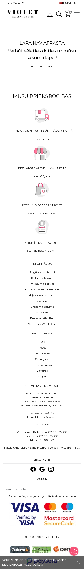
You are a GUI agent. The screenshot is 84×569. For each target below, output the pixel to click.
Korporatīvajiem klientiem (42, 289)
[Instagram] (51, 469)
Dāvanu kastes (42, 365)
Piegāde (42, 376)
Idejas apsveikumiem (42, 295)
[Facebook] (33, 469)
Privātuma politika (42, 283)
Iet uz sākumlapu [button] (42, 66)
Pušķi (42, 341)
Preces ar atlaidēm (42, 318)
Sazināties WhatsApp (42, 324)
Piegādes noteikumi (42, 272)
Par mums (42, 312)
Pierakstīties (77, 489)
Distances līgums (42, 278)
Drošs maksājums (42, 306)
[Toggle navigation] (76, 14)
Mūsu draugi (42, 301)
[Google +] (42, 469)
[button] (73, 551)
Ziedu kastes (42, 353)
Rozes (42, 347)
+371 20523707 (44, 413)
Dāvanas (42, 370)
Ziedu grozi (42, 359)
